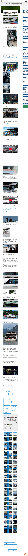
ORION (6, 410)
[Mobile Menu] (26, 1)
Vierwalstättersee (7, 11)
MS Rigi (14, 402)
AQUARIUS (14, 406)
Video (14, 10)
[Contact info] (25, 554)
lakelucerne (12, 410)
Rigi (5, 404)
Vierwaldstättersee (9, 400)
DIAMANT (6, 408)
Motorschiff (4, 11)
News (15, 10)
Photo (9, 11)
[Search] (25, 1)
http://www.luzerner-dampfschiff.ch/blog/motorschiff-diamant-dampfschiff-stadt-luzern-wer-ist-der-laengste (10, 209)
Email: (5, 540)
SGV (7, 397)
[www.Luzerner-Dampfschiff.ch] (1, 1)
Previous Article (2, 11)
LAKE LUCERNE (13, 408)
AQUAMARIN (7, 406)
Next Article (19, 11)
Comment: (5, 543)
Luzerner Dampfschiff (5, 10)
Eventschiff (7, 412)
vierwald (11, 404)
